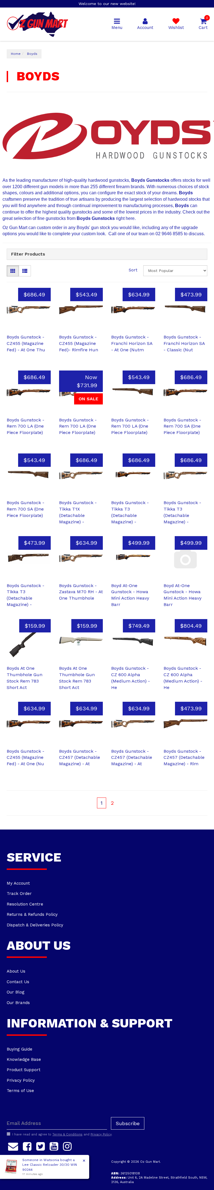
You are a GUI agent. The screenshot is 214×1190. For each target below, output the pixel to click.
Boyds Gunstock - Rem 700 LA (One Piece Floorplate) (25, 426)
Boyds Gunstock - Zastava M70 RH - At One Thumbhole (81, 592)
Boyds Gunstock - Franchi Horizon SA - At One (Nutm (131, 343)
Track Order (19, 893)
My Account (18, 883)
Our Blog (16, 992)
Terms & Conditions (67, 1134)
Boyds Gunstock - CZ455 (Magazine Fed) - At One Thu (26, 343)
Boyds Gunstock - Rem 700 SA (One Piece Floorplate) (182, 426)
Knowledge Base (24, 1059)
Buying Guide (19, 1049)
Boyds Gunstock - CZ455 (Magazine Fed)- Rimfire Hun (78, 343)
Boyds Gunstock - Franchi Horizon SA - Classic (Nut (184, 343)
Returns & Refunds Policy (32, 914)
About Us (16, 971)
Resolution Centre (25, 904)
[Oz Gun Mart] (37, 23)
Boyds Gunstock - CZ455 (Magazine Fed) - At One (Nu (25, 758)
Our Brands (18, 1002)
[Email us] (13, 1146)
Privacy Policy (21, 1080)
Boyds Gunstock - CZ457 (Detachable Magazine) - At (79, 758)
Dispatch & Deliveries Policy (35, 925)
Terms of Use (20, 1090)
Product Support (23, 1069)
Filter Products (28, 254)
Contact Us (18, 981)
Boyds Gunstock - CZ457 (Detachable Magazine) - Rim (184, 758)
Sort (133, 270)
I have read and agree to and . (62, 1134)
